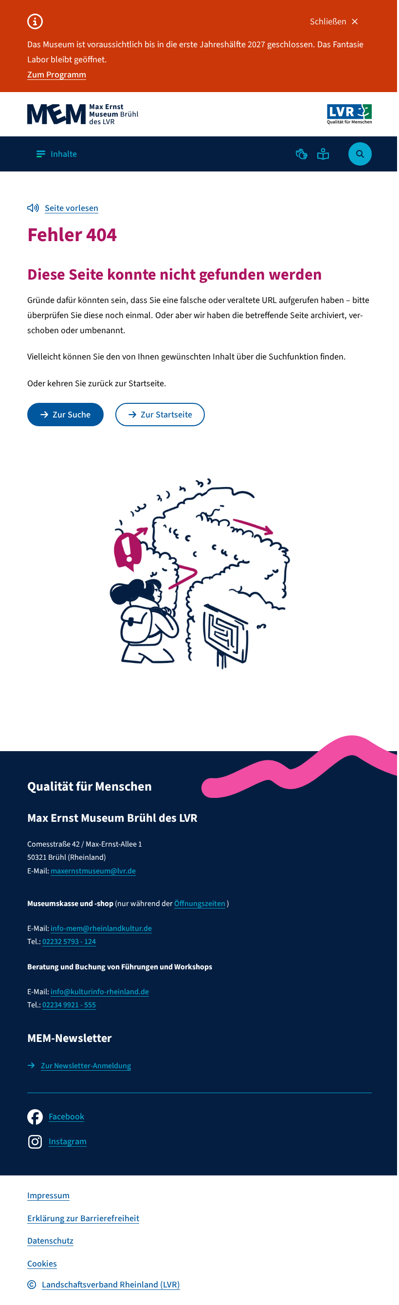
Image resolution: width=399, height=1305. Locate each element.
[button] (301, 154)
